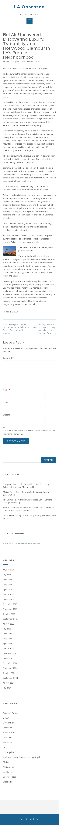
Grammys (7, 737)
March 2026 (8, 594)
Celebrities (7, 727)
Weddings (7, 781)
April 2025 (7, 643)
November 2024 (10, 668)
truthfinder (7, 772)
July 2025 (7, 628)
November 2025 (10, 609)
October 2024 (9, 673)
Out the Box (34, 819)
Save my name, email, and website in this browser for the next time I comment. (29, 432)
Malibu (6, 762)
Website (6, 414)
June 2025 (7, 633)
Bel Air (15, 311)
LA (4, 747)
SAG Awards (8, 767)
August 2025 (8, 624)
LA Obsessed (29, 6)
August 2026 (8, 569)
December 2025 (10, 604)
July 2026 (7, 574)
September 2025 (10, 619)
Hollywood (7, 742)
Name (6, 389)
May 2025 (7, 638)
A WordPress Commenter (14, 543)
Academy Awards (10, 713)
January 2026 (9, 599)
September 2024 (10, 678)
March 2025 (8, 648)
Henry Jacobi (34, 61)
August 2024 (8, 683)
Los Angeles (8, 752)
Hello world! (34, 543)
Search (48, 460)
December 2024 (10, 663)
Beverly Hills (8, 722)
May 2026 (7, 584)
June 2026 (7, 579)
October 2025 (9, 614)
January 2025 (9, 658)
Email (6, 402)
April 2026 (7, 589)
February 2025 (9, 653)
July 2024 (7, 687)
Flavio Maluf (8, 732)
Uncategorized (9, 777)
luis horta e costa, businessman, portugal (21, 757)
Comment (8, 358)
